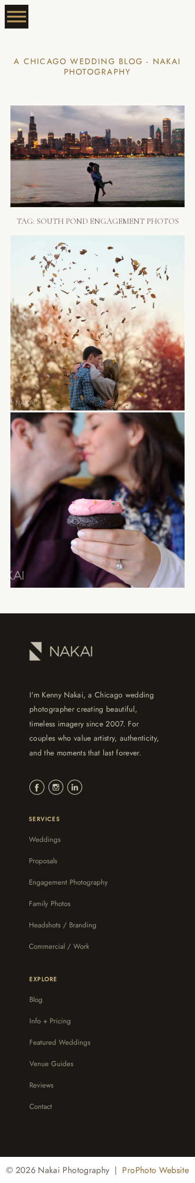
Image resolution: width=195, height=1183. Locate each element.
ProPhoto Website (155, 1170)
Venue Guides (51, 1064)
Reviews (41, 1085)
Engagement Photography (68, 882)
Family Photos (50, 903)
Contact (40, 1106)
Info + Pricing (50, 1021)
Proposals (43, 861)
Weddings (45, 839)
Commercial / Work (59, 946)
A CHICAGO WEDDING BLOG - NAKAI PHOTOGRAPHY (97, 66)
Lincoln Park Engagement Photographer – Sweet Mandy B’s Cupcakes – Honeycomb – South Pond (94, 491)
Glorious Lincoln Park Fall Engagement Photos (90, 314)
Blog (36, 999)
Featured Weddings (59, 1042)
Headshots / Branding (63, 925)
